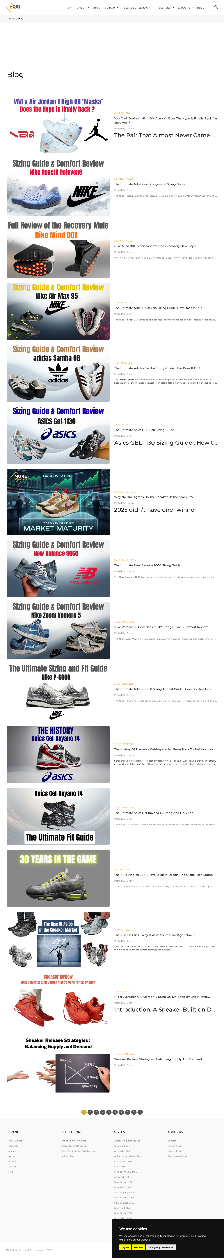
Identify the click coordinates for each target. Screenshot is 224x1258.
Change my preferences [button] (160, 1247)
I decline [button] (138, 1247)
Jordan (12, 1166)
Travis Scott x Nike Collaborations (79, 1151)
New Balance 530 (123, 1213)
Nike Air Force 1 (122, 1187)
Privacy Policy (175, 1151)
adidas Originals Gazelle (127, 1140)
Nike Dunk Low (122, 1146)
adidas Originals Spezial (74, 1146)
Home (12, 18)
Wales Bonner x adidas (73, 1140)
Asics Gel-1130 (121, 1177)
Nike (10, 1171)
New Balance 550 (123, 1182)
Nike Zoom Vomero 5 (125, 1171)
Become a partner (177, 1156)
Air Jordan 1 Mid (122, 1151)
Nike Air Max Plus (123, 1161)
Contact (172, 1140)
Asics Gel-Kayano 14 (124, 1192)
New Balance (15, 1140)
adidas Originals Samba (127, 1156)
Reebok (12, 1161)
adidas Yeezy (68, 1156)
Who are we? (175, 1146)
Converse (13, 1146)
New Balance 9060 (124, 1202)
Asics (11, 1156)
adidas (12, 1151)
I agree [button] (125, 1247)
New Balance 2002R (124, 1197)
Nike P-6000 (120, 1166)
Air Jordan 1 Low (123, 1218)
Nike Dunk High (122, 1208)
